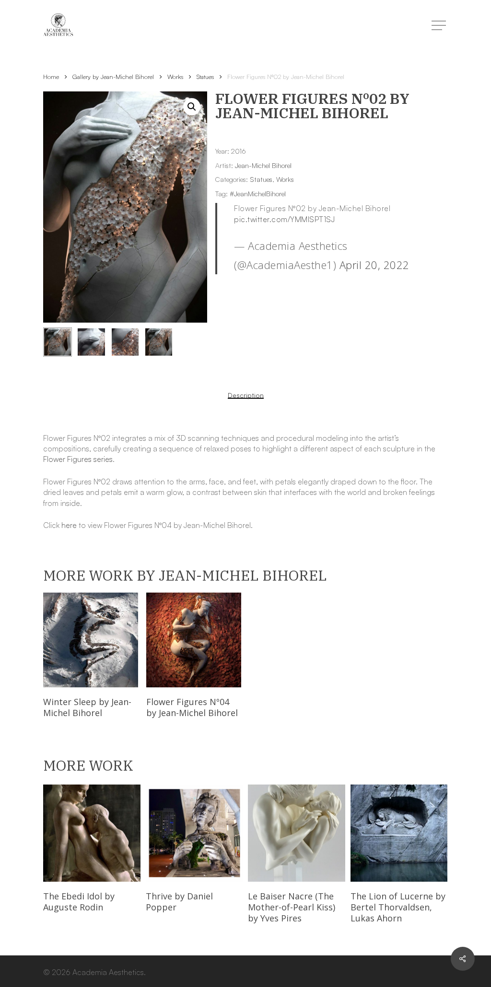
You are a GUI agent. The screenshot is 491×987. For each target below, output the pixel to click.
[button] (191, 106)
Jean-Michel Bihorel (263, 165)
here (69, 525)
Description (246, 395)
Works (175, 76)
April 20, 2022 (374, 265)
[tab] (245, 395)
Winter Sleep (87, 707)
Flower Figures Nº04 (192, 707)
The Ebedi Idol (79, 901)
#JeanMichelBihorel (258, 194)
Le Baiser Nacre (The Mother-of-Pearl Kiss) (291, 907)
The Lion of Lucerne (398, 907)
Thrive (179, 901)
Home (51, 76)
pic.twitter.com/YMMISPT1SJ (284, 219)
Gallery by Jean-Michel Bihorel (113, 76)
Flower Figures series (78, 459)
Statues (205, 76)
